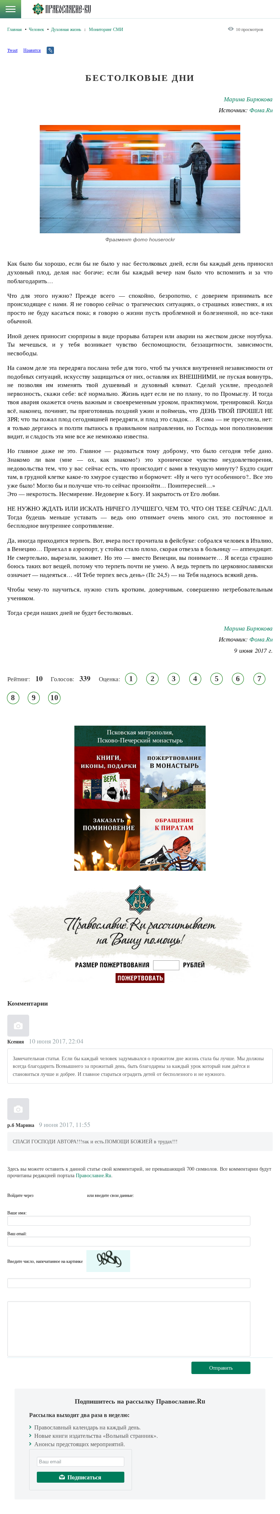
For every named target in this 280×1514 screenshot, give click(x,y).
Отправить (221, 1367)
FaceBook (41, 1195)
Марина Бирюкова (248, 99)
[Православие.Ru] (61, 9)
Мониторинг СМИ (106, 29)
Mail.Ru (80, 1195)
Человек (36, 29)
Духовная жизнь (66, 29)
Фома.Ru (261, 110)
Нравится (32, 50)
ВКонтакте (54, 1195)
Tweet (12, 50)
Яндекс (67, 1195)
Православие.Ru (93, 1175)
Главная (14, 29)
